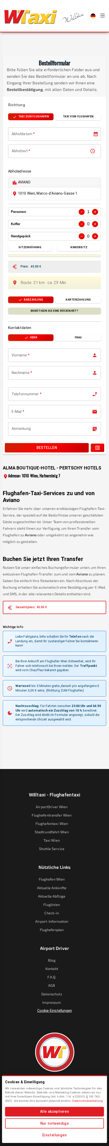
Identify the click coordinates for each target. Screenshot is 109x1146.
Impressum (51, 1002)
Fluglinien (51, 904)
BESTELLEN (47, 448)
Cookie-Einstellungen (54, 1011)
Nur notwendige (54, 1123)
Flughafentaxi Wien (51, 823)
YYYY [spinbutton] (28, 134)
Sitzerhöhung (30, 247)
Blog (52, 960)
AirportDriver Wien (51, 807)
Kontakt (51, 968)
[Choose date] (95, 134)
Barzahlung (33, 299)
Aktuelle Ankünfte (51, 888)
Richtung (16, 105)
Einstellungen (54, 1135)
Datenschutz (51, 994)
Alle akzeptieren (54, 1111)
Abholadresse (19, 171)
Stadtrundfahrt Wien (52, 832)
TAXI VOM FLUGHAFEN (78, 116)
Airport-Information (51, 921)
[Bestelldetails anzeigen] (97, 448)
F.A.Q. (51, 977)
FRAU (78, 337)
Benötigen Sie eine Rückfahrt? (54, 310)
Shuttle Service (51, 848)
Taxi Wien (52, 840)
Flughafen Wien (52, 879)
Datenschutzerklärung (87, 1101)
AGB (51, 985)
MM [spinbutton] (20, 134)
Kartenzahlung (78, 299)
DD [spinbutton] (14, 134)
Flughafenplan (52, 930)
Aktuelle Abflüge (51, 896)
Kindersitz (78, 247)
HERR (33, 337)
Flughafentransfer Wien (51, 815)
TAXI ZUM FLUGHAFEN (33, 116)
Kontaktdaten (19, 328)
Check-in (51, 913)
